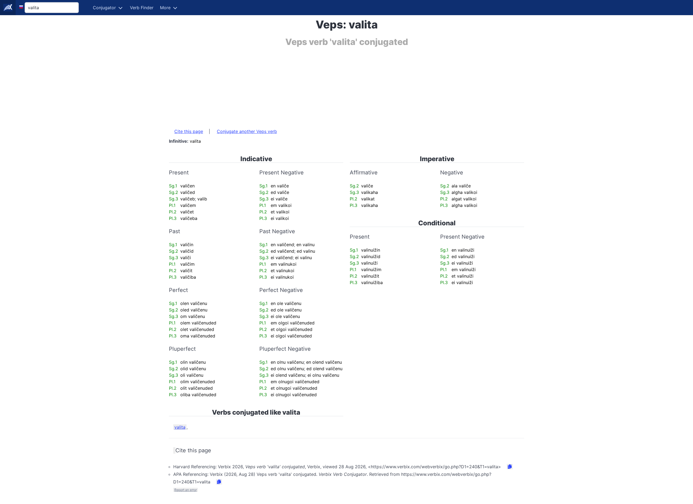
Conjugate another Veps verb (247, 131)
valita (179, 427)
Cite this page (188, 131)
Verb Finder (141, 7)
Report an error (185, 490)
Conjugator (104, 7)
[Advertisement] (331, 85)
